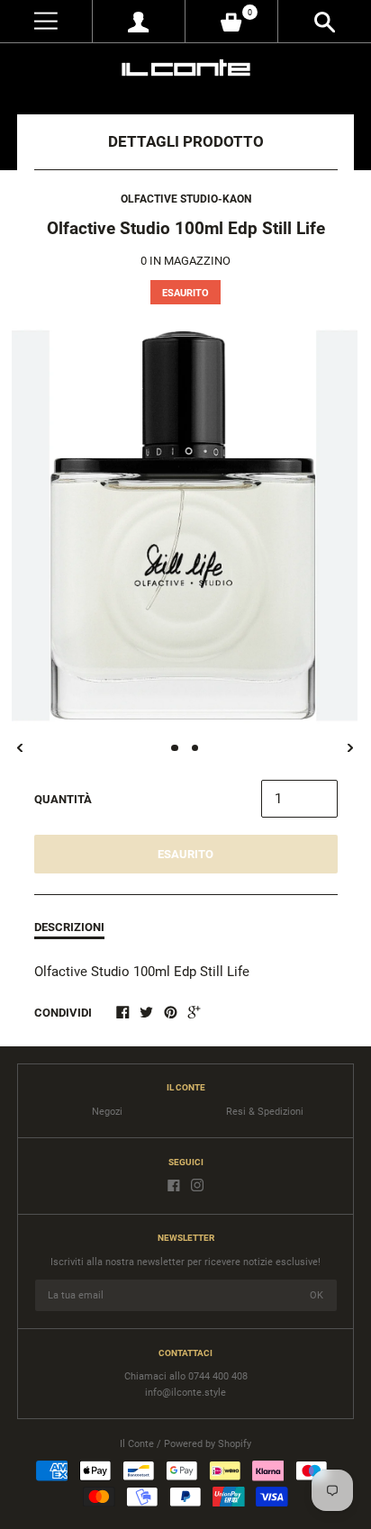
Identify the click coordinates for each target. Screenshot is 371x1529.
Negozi (107, 1111)
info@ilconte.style (185, 1392)
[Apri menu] (46, 21)
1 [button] (174, 748)
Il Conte (137, 1444)
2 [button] (195, 748)
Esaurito (185, 854)
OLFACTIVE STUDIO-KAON (186, 199)
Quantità (63, 799)
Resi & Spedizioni (264, 1111)
